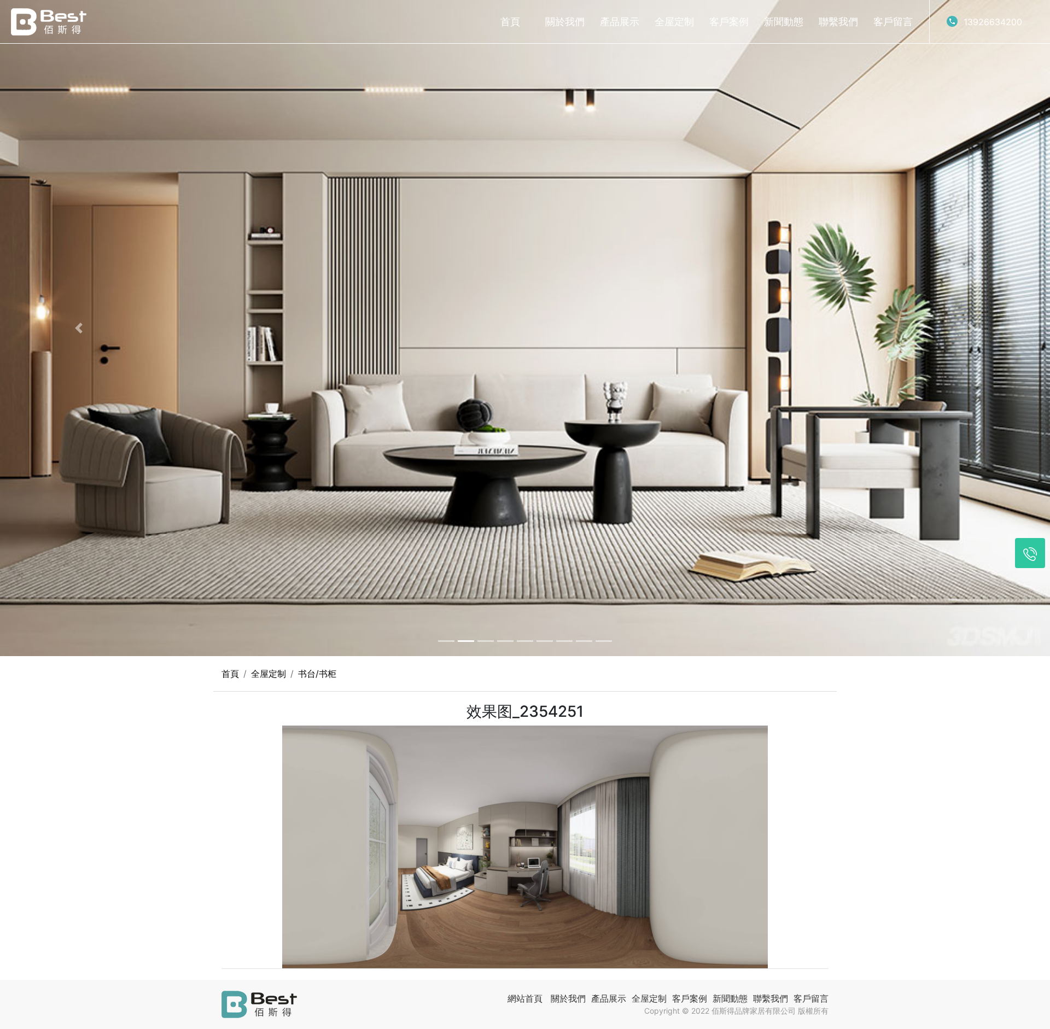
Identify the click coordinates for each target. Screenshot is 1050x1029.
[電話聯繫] (1030, 553)
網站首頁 (525, 998)
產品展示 (619, 21)
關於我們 (565, 21)
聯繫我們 (838, 21)
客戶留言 (893, 21)
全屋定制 (674, 21)
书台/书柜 (317, 673)
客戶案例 (729, 21)
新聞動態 (783, 21)
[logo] (48, 22)
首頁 (510, 21)
